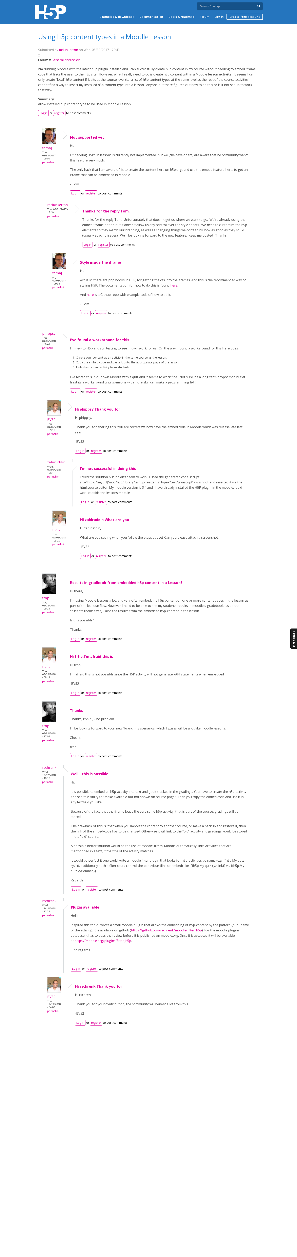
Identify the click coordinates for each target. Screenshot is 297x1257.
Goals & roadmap (182, 17)
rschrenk (49, 767)
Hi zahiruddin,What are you (104, 519)
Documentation (151, 17)
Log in (219, 17)
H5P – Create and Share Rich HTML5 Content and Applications (50, 12)
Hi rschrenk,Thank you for (98, 986)
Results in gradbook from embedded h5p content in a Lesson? (126, 582)
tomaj (47, 147)
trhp (45, 598)
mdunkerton (68, 50)
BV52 (51, 419)
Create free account (245, 17)
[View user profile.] (49, 142)
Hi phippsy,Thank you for (97, 409)
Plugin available (85, 907)
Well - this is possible (89, 773)
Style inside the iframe (100, 262)
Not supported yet (87, 137)
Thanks (76, 710)
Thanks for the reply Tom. (106, 211)
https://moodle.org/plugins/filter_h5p (103, 941)
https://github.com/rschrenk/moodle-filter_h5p (166, 930)
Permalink (48, 162)
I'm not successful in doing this (108, 468)
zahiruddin (56, 462)
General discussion (66, 60)
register (59, 113)
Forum (205, 17)
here (173, 285)
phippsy (49, 333)
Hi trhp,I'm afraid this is (91, 656)
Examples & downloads (117, 17)
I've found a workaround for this (99, 339)
